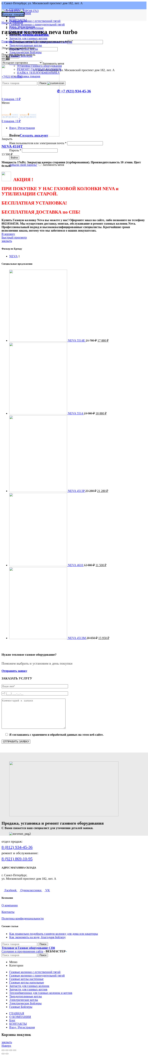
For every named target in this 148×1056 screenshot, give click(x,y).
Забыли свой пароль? (23, 164)
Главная (7, 41)
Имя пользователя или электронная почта (37, 143)
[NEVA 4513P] (38, 491)
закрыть (7, 241)
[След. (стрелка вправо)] (6, 1053)
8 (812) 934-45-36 (17, 847)
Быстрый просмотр (14, 237)
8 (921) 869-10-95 (17, 858)
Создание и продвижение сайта (22, 951)
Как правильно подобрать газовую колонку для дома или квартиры (53, 933)
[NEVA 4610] (38, 565)
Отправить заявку (14, 670)
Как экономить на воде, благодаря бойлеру (37, 937)
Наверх (6, 1045)
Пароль (15, 150)
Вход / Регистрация (22, 1027)
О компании (10, 905)
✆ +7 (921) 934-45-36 (74, 91)
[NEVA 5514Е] (38, 340)
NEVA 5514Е (77, 340)
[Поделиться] (6, 1050)
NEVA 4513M (77, 638)
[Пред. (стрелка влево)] (3, 1053)
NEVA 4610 (76, 565)
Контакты (8, 912)
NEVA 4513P (76, 491)
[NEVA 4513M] (38, 638)
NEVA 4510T (12, 146)
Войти (14, 157)
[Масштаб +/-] (14, 1050)
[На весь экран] (10, 1050)
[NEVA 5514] (38, 413)
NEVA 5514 (76, 413)
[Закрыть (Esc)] (3, 1050)
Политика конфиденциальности (23, 918)
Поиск (43, 944)
